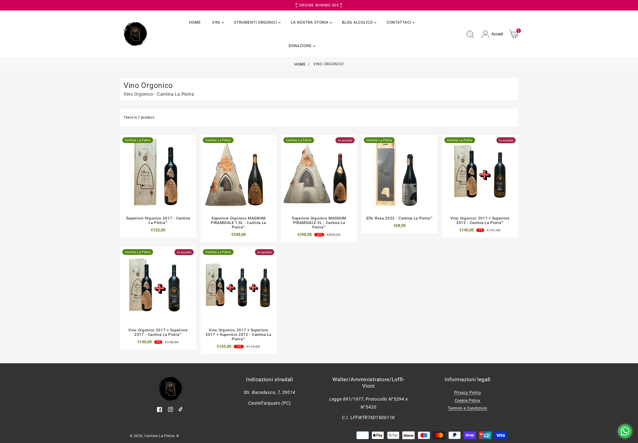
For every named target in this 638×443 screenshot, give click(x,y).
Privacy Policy (467, 392)
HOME (300, 64)
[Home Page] (135, 33)
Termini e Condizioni (467, 408)
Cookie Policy (467, 400)
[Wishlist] (173, 204)
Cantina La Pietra (159, 436)
